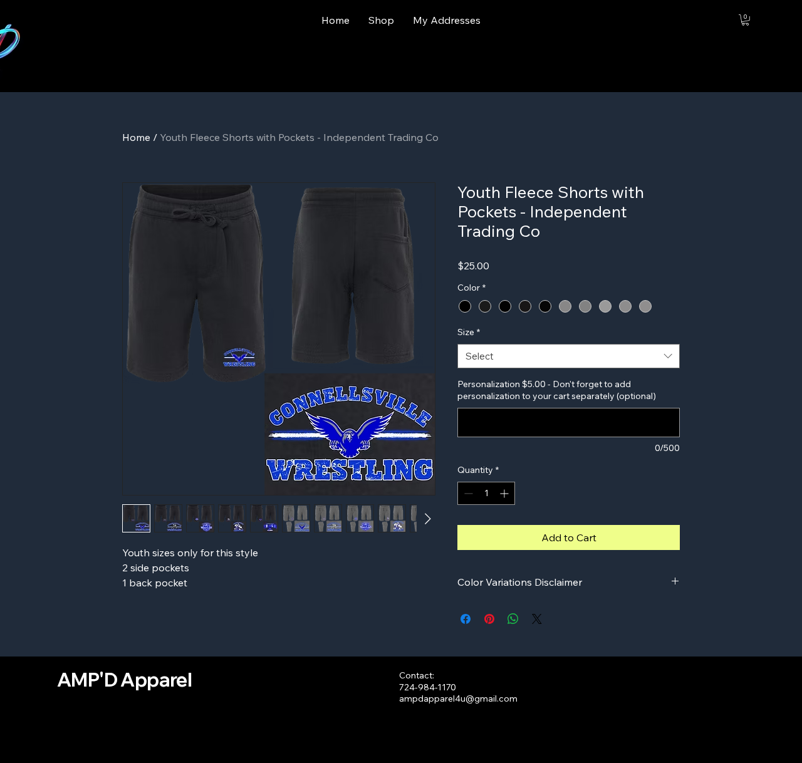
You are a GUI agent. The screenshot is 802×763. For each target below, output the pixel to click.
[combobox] (568, 356)
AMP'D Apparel (124, 680)
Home (136, 137)
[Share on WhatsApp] (513, 618)
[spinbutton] (486, 493)
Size (468, 332)
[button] (745, 20)
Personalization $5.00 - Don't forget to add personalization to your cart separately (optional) (556, 390)
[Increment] (505, 493)
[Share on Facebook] (465, 618)
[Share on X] (536, 618)
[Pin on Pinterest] (489, 618)
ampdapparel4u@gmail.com (458, 698)
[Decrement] (467, 493)
